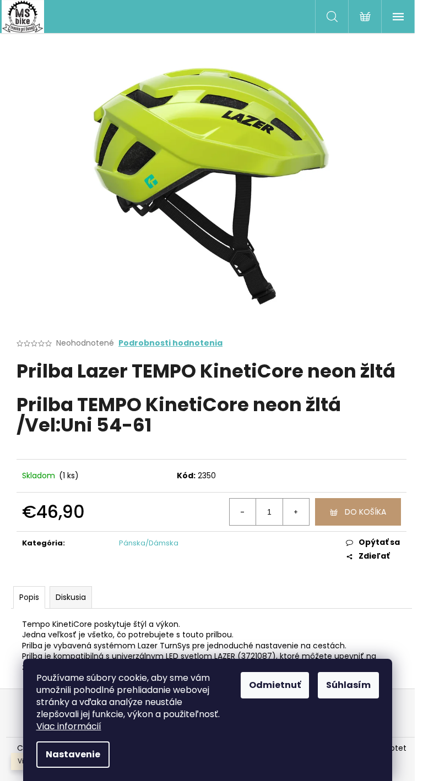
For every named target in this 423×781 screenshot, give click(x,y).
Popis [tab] (29, 597)
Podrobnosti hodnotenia (170, 343)
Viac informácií (68, 726)
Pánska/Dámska (148, 543)
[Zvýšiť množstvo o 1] (296, 512)
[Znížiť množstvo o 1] (243, 512)
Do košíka (365, 511)
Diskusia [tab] (71, 597)
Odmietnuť (275, 685)
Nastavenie (73, 754)
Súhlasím (348, 685)
